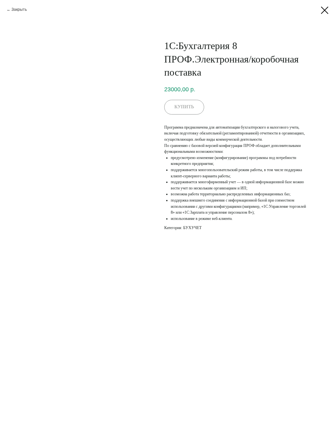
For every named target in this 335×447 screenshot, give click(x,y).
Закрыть (19, 9)
